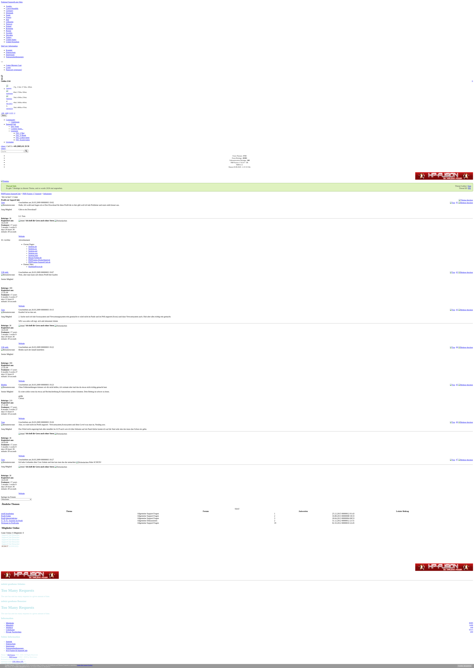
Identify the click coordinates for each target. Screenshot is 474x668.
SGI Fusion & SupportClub (16, 650)
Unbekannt (10, 630)
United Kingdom (12, 42)
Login (8, 67)
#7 (457, 460)
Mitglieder (10, 623)
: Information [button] (9, 46)
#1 (457, 202)
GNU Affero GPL (17, 661)
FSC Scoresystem (23, 140)
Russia (8, 31)
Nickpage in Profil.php (10, 523)
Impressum (10, 55)
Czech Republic (12, 8)
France (8, 17)
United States (11, 40)
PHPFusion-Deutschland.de (39, 260)
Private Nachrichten (13, 632)
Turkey (8, 37)
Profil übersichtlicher (9, 518)
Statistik (9, 642)
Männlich (9, 625)
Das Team (15, 126)
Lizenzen (14, 131)
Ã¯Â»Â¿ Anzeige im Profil (12, 521)
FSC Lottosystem (22, 138)
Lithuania (9, 22)
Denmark (9, 13)
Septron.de (32, 247)
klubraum (9, 93)
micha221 (9, 108)
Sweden (9, 33)
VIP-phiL (5, 272)
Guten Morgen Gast (13, 65)
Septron (8, 88)
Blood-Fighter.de (35, 258)
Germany (9, 11)
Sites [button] (12, 2)
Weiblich (9, 627)
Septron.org (33, 253)
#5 (457, 385)
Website (22, 236)
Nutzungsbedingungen (15, 57)
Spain (8, 15)
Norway (9, 24)
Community (10, 120)
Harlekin (9, 99)
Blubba (4, 385)
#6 (457, 422)
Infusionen (47, 194)
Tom (469, 186)
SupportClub (11, 124)
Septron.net (32, 251)
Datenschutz (11, 52)
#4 (457, 347)
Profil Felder (6, 516)
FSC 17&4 (20, 133)
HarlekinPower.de (35, 267)
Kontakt (9, 50)
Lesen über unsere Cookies (84, 665)
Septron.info (33, 255)
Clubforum (15, 122)
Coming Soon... (17, 129)
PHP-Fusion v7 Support (32, 194)
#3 (457, 310)
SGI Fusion (11, 655)
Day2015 (9, 104)
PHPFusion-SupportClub (11, 194)
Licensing (10, 142)
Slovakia (9, 35)
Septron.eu (32, 249)
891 (469, 188)
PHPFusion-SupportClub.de (39, 262)
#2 (457, 272)
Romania (9, 28)
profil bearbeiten (7, 514)
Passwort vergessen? (14, 70)
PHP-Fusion (13, 657)
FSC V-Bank (21, 135)
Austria (9, 6)
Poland (8, 26)
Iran (7, 20)
